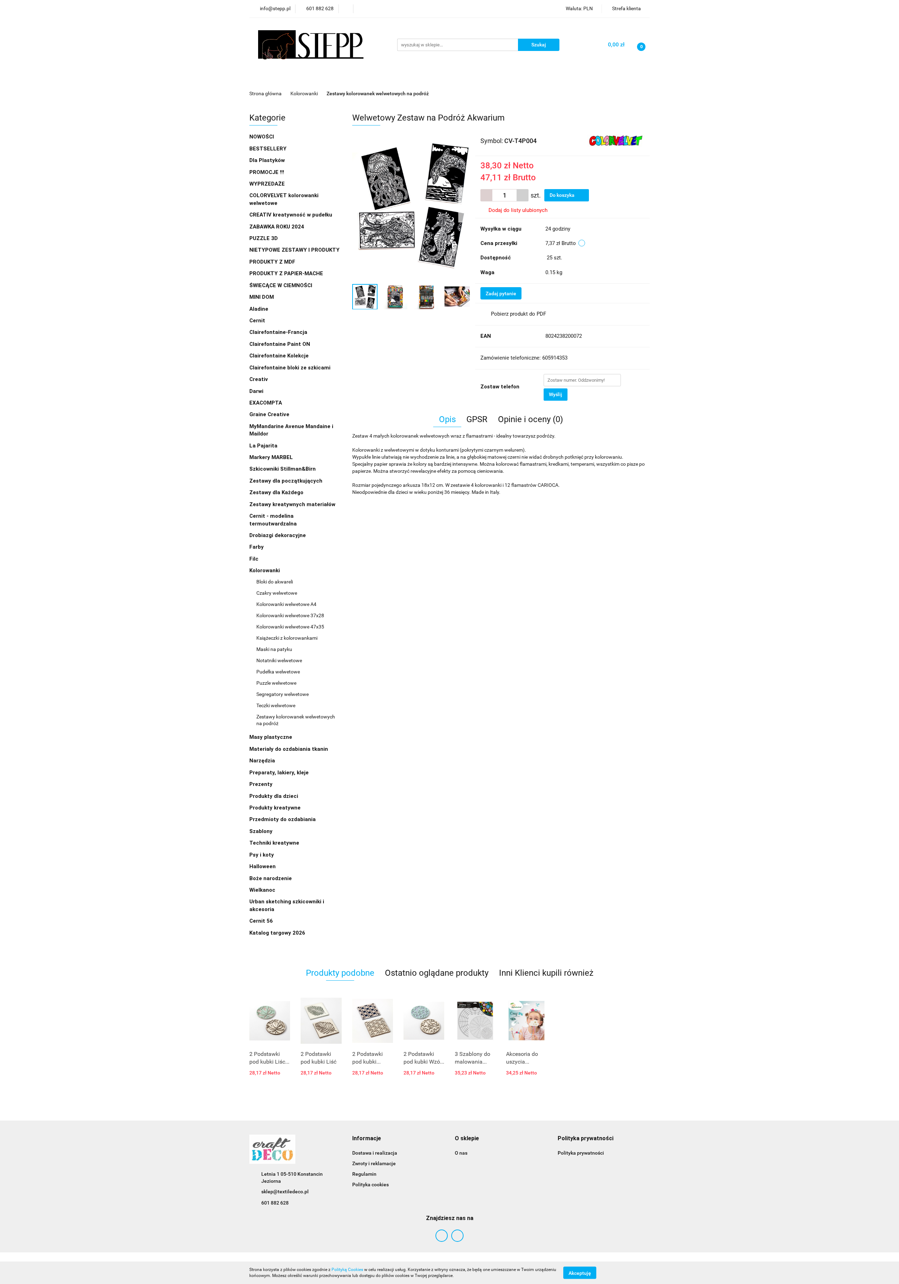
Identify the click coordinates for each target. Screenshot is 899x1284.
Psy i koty (261, 855)
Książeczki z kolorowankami (286, 638)
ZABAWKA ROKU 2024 (276, 227)
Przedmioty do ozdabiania (283, 819)
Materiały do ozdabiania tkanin (289, 749)
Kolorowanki (265, 570)
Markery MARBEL (271, 457)
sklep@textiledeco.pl (285, 1191)
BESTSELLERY (268, 149)
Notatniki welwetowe (279, 660)
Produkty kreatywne (275, 808)
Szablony (261, 831)
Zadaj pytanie (501, 293)
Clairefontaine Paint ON (279, 344)
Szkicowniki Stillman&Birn (282, 469)
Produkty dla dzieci (274, 796)
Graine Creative (269, 414)
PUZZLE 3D (263, 238)
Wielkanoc (262, 890)
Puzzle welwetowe (276, 683)
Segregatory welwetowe (282, 694)
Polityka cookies (370, 1184)
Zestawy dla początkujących (285, 481)
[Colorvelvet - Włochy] (615, 140)
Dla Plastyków (267, 160)
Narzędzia (262, 760)
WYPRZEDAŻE (267, 184)
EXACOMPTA (265, 403)
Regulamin (364, 1174)
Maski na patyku (274, 649)
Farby (257, 547)
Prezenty (261, 784)
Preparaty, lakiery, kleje (279, 772)
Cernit (257, 320)
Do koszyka (563, 195)
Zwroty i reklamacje (374, 1163)
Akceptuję (580, 1273)
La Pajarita (263, 446)
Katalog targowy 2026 (277, 933)
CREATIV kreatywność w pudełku (291, 215)
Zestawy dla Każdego (276, 492)
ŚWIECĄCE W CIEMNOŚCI (280, 285)
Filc (254, 559)
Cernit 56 (261, 921)
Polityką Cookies (347, 1269)
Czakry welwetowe (276, 593)
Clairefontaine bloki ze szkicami (289, 367)
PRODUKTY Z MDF (273, 262)
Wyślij (555, 394)
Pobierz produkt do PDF (518, 314)
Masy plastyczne (271, 737)
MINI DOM (261, 297)
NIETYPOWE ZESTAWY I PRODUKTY (294, 250)
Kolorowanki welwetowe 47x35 (290, 627)
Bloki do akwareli (274, 582)
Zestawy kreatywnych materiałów (292, 504)
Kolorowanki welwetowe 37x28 (290, 615)
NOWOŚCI (261, 137)
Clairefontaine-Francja (278, 332)
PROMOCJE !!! (266, 172)
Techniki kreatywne (275, 843)
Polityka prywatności (581, 1153)
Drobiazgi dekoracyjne (278, 535)
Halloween (262, 866)
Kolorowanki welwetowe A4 (286, 604)
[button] (366, 1138)
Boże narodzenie (270, 878)
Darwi (256, 391)
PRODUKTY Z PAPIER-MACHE (286, 273)
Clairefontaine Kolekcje (279, 356)
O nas (461, 1153)
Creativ (258, 379)
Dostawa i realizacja (374, 1153)
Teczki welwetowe (275, 705)
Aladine (258, 309)
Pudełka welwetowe (278, 672)
